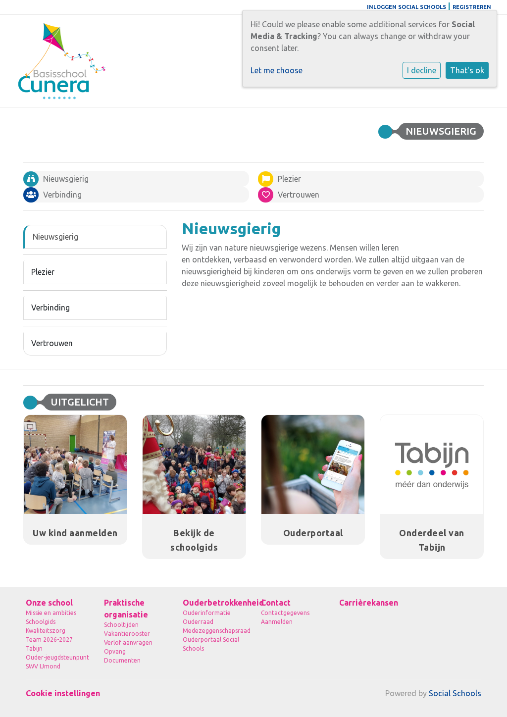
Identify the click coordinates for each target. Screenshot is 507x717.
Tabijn (34, 648)
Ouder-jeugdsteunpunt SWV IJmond (57, 661)
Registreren (472, 7)
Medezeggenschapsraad (214, 630)
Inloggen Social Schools (406, 7)
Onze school (49, 602)
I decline (421, 70)
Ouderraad (198, 621)
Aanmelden (277, 621)
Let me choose (277, 70)
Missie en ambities (51, 613)
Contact (276, 602)
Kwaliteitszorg (45, 630)
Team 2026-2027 (49, 639)
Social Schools (455, 693)
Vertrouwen (52, 343)
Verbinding (50, 307)
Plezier (42, 271)
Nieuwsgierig (55, 236)
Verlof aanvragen (128, 642)
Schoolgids (40, 621)
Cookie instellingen (63, 693)
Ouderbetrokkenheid (214, 602)
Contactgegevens (285, 613)
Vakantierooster (127, 633)
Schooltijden (121, 624)
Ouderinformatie (207, 613)
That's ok (467, 70)
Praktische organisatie (126, 608)
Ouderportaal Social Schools (211, 644)
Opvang (115, 651)
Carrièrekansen (368, 602)
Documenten (122, 660)
